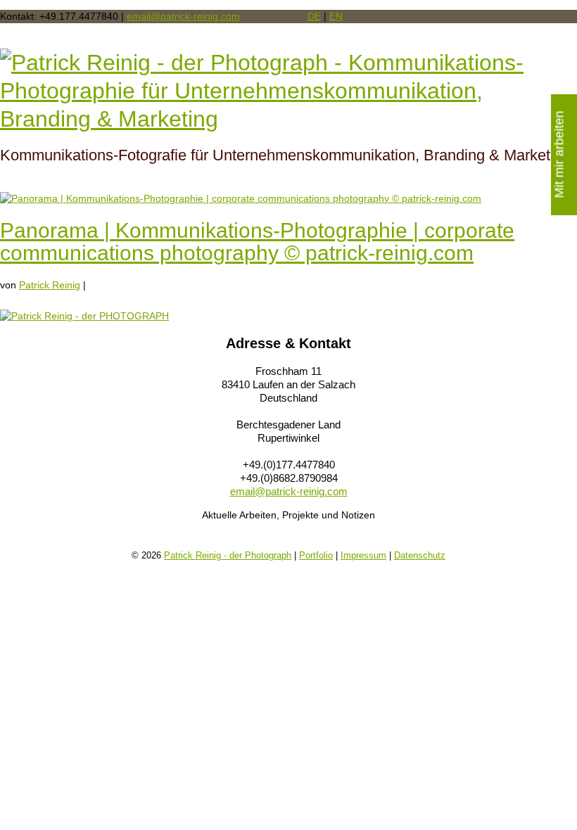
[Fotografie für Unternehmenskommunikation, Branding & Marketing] (288, 91)
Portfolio (316, 555)
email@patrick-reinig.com (183, 16)
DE (314, 16)
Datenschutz (419, 555)
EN (336, 16)
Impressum (363, 555)
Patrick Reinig (49, 284)
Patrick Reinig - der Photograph (227, 555)
